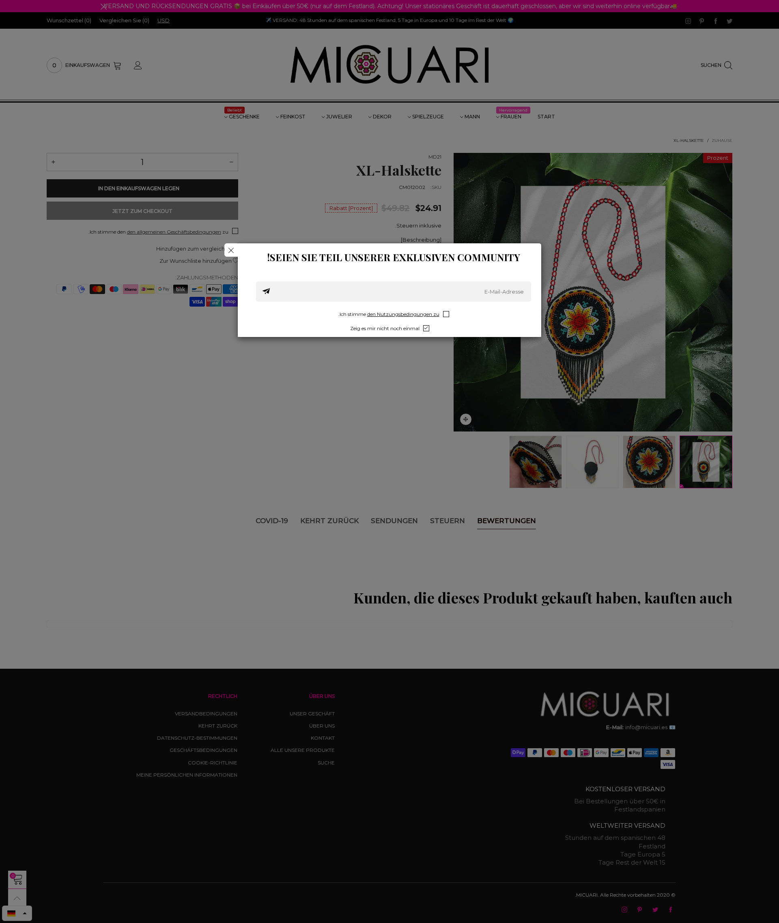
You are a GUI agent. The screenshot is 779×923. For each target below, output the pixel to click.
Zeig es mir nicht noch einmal (385, 328)
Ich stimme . (388, 314)
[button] (266, 291)
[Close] (231, 250)
